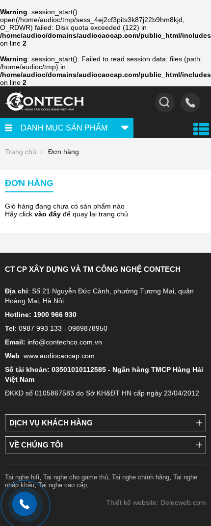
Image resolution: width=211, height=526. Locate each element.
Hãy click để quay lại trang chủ (66, 214)
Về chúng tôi (36, 445)
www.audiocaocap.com (59, 356)
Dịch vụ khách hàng (51, 423)
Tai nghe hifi (22, 477)
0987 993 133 (40, 328)
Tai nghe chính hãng (140, 477)
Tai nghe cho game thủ (75, 477)
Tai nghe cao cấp (62, 485)
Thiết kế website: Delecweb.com (156, 502)
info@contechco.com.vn (64, 342)
